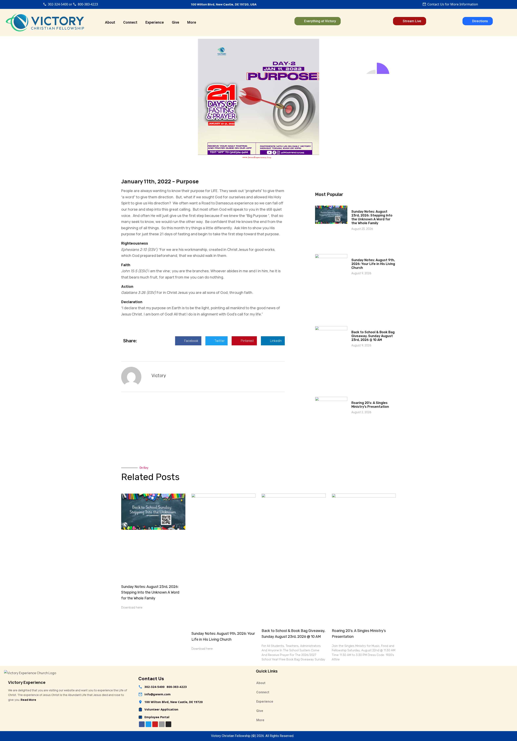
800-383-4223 (88, 4)
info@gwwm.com (157, 694)
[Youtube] (155, 724)
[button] (188, 340)
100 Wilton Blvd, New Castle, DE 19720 (173, 702)
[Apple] (162, 724)
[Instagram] (168, 724)
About (110, 22)
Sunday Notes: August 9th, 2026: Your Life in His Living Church (373, 264)
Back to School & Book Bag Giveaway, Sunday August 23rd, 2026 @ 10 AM (373, 336)
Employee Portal (156, 717)
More (191, 22)
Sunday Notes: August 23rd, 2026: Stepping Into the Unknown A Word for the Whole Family (371, 217)
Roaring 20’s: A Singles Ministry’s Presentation (370, 405)
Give (175, 22)
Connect (130, 22)
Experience (154, 22)
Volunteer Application (161, 709)
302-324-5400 (154, 687)
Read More (28, 700)
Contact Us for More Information (452, 4)
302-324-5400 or (60, 4)
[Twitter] (148, 724)
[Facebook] (142, 724)
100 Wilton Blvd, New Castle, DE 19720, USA (223, 4)
